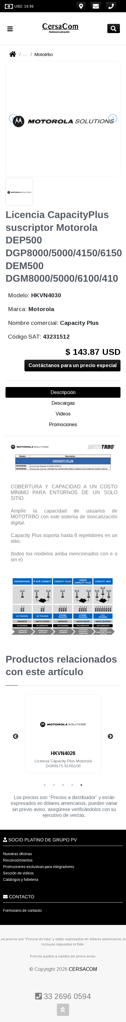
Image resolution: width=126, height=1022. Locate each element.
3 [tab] (63, 785)
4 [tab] (72, 785)
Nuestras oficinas (17, 854)
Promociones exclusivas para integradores (38, 867)
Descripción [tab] (63, 392)
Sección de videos (18, 873)
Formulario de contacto (22, 910)
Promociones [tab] (63, 424)
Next (110, 737)
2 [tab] (54, 785)
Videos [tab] (63, 413)
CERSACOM (83, 969)
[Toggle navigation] (12, 28)
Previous (16, 737)
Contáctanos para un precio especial (72, 365)
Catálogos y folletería (20, 879)
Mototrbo (43, 54)
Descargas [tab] (63, 403)
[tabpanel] (63, 737)
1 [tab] (45, 785)
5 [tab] (81, 785)
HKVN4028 (63, 753)
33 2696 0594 (66, 996)
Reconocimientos (17, 860)
